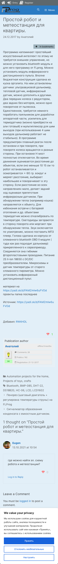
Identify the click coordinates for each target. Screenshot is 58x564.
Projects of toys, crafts (17, 380)
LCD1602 (38, 390)
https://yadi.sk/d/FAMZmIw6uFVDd (25, 290)
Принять (29, 540)
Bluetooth (13, 385)
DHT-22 (38, 385)
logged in (25, 501)
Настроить (29, 557)
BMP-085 (26, 385)
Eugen (16, 443)
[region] (29, 536)
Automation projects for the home (27, 376)
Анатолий (12, 346)
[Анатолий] (8, 355)
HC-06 (20, 390)
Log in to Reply (15, 477)
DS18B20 (8, 390)
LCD (28, 390)
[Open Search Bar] (38, 10)
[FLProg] (10, 10)
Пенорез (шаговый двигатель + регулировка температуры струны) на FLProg (27, 400)
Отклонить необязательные (29, 549)
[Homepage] (3, 3)
